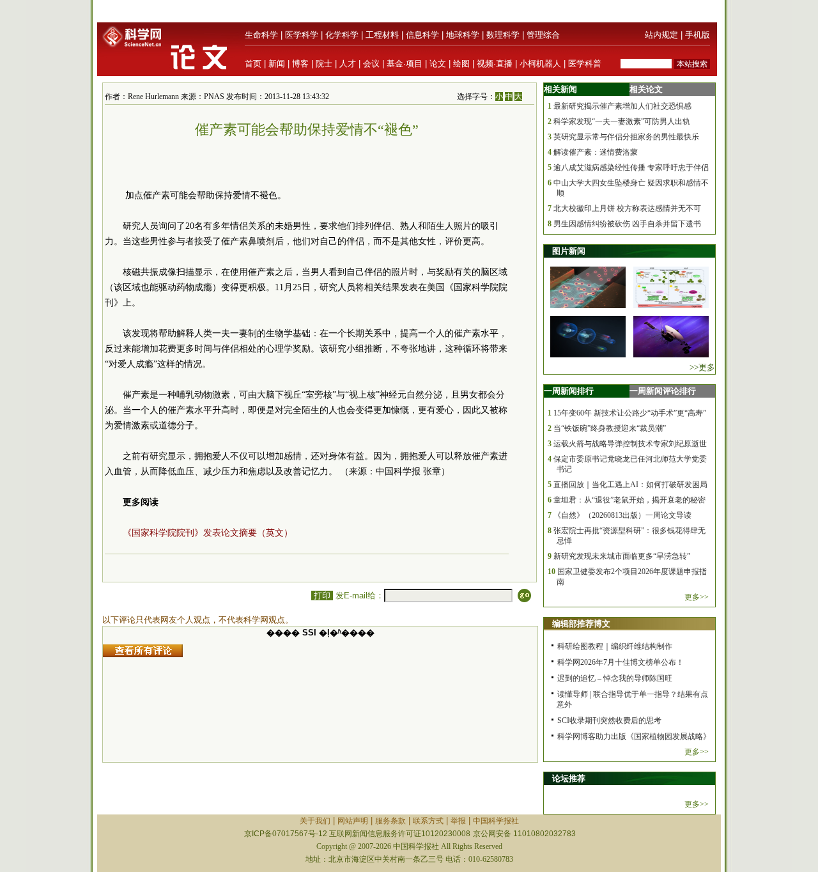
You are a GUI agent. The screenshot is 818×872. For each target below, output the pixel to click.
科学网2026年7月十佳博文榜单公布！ (620, 662)
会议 (371, 63)
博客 (300, 63)
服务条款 (390, 820)
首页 (253, 63)
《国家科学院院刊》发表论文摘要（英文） (208, 533)
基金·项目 (404, 63)
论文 (437, 63)
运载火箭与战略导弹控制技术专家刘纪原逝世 (630, 443)
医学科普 (584, 63)
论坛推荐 (568, 778)
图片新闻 (568, 251)
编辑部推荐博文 (581, 623)
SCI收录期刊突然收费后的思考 (609, 720)
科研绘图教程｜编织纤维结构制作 (614, 646)
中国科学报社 (496, 820)
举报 (458, 820)
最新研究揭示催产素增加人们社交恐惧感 (622, 106)
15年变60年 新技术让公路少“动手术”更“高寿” (629, 413)
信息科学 (422, 35)
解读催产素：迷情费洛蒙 (595, 152)
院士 (324, 63)
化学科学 (342, 35)
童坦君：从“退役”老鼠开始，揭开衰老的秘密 (629, 499)
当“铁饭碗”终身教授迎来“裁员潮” (609, 428)
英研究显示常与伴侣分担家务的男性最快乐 (626, 136)
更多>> (696, 597)
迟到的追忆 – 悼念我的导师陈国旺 (614, 678)
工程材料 (382, 35)
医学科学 (301, 35)
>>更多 (702, 367)
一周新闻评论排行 (662, 391)
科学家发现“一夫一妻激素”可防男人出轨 (621, 121)
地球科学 (462, 35)
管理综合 (543, 35)
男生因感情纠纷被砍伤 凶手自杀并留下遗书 (627, 223)
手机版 (697, 35)
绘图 (461, 63)
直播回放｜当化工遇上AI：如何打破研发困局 (630, 484)
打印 (322, 595)
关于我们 (315, 820)
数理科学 (503, 35)
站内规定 (661, 35)
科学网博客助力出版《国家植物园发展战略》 (634, 736)
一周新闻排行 (569, 391)
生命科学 (261, 35)
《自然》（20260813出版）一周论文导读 (622, 515)
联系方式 (428, 820)
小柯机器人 (540, 63)
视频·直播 (495, 63)
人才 (347, 63)
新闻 (276, 63)
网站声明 (352, 820)
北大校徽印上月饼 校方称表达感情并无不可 (627, 208)
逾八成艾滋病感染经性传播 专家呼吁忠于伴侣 (631, 167)
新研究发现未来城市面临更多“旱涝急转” (621, 556)
